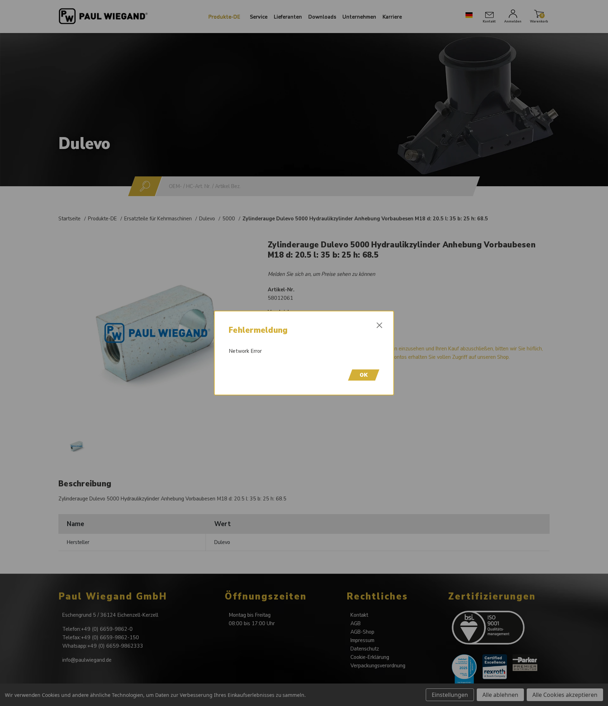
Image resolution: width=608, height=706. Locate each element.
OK (364, 375)
